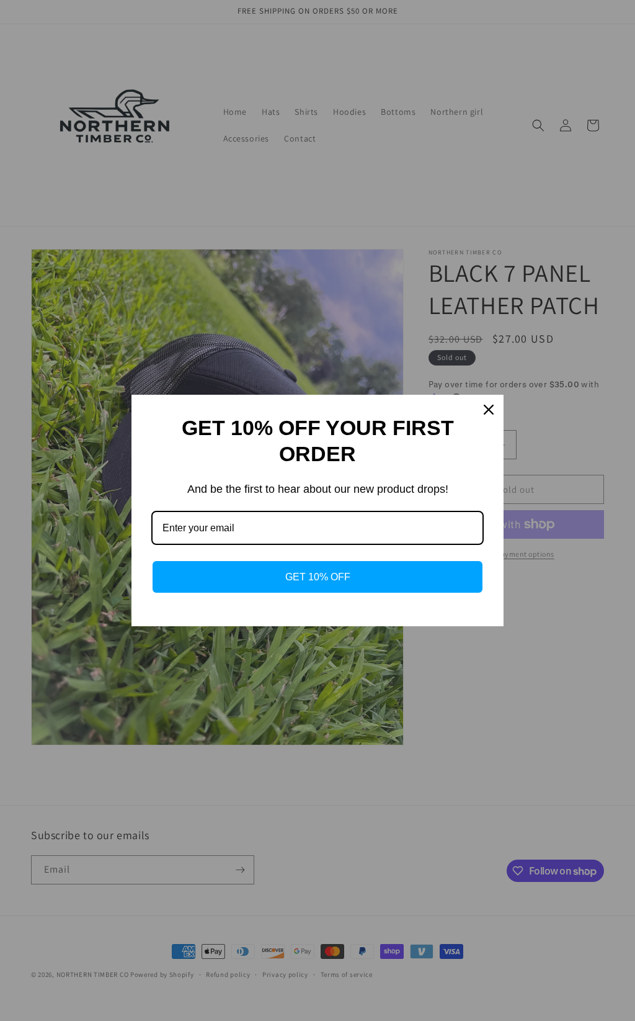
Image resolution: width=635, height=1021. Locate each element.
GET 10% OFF (317, 577)
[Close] (489, 410)
